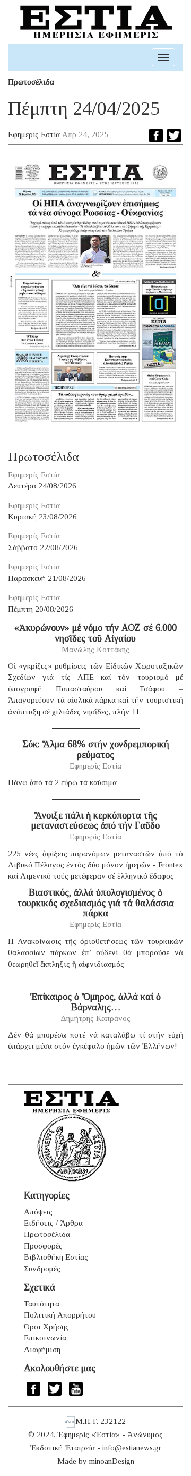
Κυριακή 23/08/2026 (42, 516)
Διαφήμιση (42, 1349)
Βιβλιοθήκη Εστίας (56, 1257)
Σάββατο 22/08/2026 (43, 547)
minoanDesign (111, 1461)
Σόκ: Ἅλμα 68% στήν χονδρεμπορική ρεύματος (95, 749)
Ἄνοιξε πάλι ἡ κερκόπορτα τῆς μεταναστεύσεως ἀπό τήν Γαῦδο (95, 820)
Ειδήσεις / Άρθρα (53, 1223)
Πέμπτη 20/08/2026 (40, 609)
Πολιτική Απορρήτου (60, 1315)
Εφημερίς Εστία (34, 134)
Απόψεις (38, 1212)
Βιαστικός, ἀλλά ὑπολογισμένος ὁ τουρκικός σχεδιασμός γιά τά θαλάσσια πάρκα (96, 903)
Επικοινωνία (45, 1338)
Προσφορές (43, 1246)
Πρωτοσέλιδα (31, 82)
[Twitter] (174, 135)
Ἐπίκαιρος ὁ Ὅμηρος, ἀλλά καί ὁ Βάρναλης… (95, 1002)
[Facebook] (156, 135)
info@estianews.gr (131, 1448)
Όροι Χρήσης (46, 1326)
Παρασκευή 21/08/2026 (47, 578)
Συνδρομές (42, 1268)
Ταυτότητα (41, 1304)
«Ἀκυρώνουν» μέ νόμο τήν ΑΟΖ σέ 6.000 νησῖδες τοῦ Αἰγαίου (95, 633)
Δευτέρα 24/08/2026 (42, 486)
